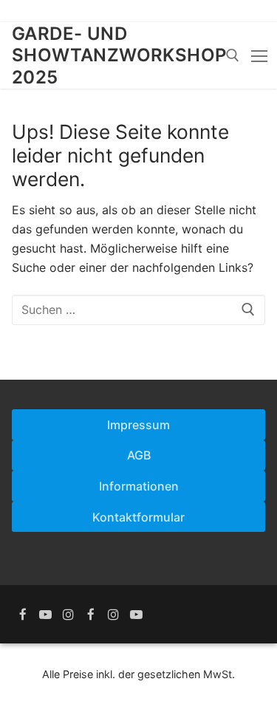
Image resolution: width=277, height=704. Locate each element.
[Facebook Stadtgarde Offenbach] (23, 614)
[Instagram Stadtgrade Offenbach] (68, 614)
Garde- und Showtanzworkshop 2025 (119, 55)
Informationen (139, 486)
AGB (139, 455)
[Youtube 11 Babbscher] (136, 614)
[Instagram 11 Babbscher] (113, 614)
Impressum (138, 424)
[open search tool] (232, 55)
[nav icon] (259, 55)
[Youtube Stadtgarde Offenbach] (46, 614)
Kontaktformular (138, 517)
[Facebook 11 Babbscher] (91, 614)
